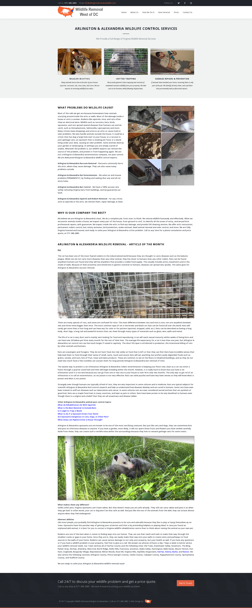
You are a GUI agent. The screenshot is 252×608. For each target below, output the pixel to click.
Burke (175, 551)
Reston (186, 551)
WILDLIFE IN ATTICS (79, 78)
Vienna (168, 551)
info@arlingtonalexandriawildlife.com (100, 3)
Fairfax (160, 551)
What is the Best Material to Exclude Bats (77, 408)
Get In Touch (185, 583)
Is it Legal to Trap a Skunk (70, 411)
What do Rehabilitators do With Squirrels (77, 405)
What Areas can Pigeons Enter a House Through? (80, 419)
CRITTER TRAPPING (126, 78)
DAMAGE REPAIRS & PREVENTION (172, 78)
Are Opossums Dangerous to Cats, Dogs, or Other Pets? (83, 416)
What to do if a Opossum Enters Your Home (78, 414)
